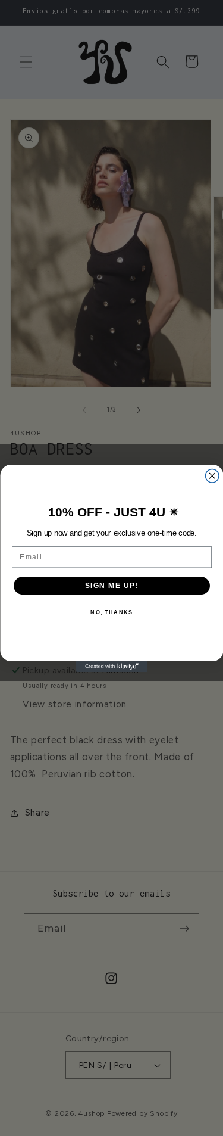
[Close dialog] (212, 476)
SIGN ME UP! (111, 585)
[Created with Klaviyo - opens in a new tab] (111, 666)
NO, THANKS (111, 612)
